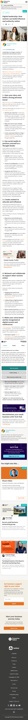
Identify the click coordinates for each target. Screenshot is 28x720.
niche (6, 117)
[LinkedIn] (17, 705)
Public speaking (6, 327)
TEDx (12, 336)
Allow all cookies (14, 368)
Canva (4, 241)
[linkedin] (9, 24)
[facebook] (6, 24)
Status (14, 698)
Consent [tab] (5, 345)
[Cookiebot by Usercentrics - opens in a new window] (20, 342)
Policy (14, 664)
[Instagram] (14, 705)
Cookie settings (13, 372)
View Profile (21, 498)
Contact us (14, 661)
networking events (9, 297)
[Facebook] (11, 705)
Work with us (14, 680)
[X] (8, 705)
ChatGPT (22, 239)
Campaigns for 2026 (14, 677)
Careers (14, 667)
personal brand (9, 102)
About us (14, 657)
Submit (14, 603)
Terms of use (14, 688)
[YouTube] (19, 705)
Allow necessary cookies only (14, 377)
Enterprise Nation (12, 44)
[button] (26, 2)
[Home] (2, 5)
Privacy (14, 691)
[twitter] (3, 24)
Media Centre (14, 670)
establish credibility (9, 136)
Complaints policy (14, 694)
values (21, 116)
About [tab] (22, 345)
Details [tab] (14, 345)
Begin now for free (14, 456)
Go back (7, 12)
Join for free (14, 628)
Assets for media (14, 674)
